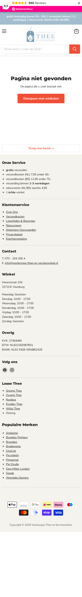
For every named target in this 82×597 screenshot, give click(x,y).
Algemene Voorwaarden (21, 230)
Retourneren (13, 225)
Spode (10, 473)
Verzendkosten (15, 216)
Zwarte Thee (13, 395)
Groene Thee (14, 391)
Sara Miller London (18, 469)
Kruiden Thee (14, 404)
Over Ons (12, 212)
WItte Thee (13, 409)
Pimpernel (12, 460)
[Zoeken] (74, 49)
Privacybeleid (14, 234)
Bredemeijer (13, 446)
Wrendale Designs (17, 478)
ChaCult (11, 451)
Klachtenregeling (16, 239)
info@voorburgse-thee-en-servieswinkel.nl (31, 263)
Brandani (11, 442)
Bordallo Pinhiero (17, 437)
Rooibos (11, 400)
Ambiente (12, 433)
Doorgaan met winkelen (41, 98)
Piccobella (12, 455)
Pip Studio (12, 464)
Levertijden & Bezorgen (20, 221)
